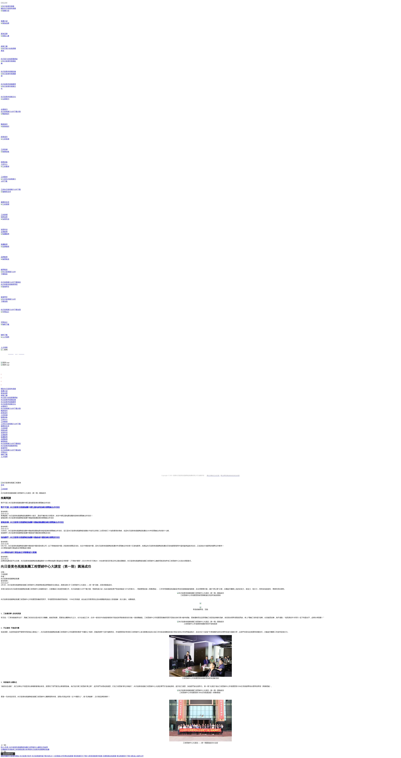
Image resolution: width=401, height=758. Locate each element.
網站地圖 (4, 756)
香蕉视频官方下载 (80, 756)
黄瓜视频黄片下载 (123, 756)
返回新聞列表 (8, 754)
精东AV (50, 756)
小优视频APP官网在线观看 (63, 756)
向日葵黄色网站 (13, 756)
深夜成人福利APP (136, 756)
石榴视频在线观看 (109, 756)
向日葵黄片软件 (25, 756)
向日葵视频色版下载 (39, 756)
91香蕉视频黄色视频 (94, 756)
